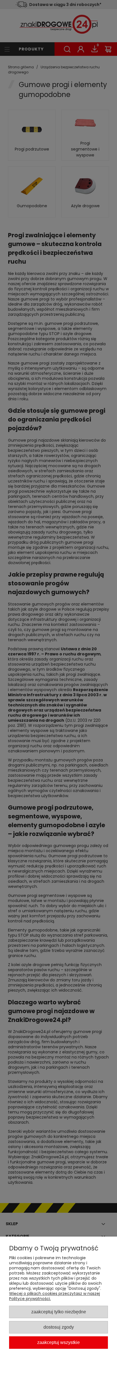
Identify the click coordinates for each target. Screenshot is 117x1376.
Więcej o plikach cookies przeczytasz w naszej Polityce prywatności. (54, 1296)
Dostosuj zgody (58, 1327)
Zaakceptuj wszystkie (58, 1342)
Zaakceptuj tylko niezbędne (58, 1311)
